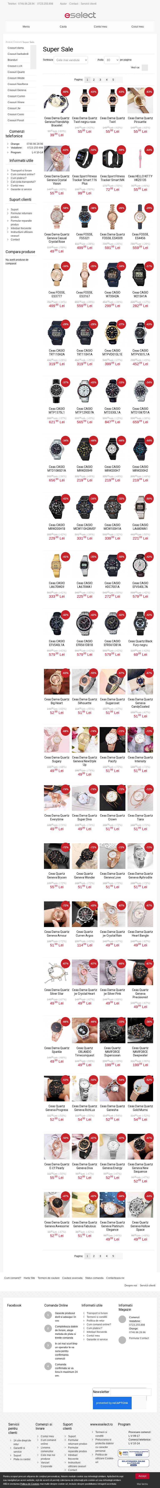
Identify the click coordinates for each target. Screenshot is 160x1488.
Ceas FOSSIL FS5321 (84, 236)
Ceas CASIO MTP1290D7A (84, 410)
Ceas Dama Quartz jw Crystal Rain (112, 933)
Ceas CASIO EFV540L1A (57, 643)
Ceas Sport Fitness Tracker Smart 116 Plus (84, 180)
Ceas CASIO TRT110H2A (57, 352)
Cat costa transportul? (23, 181)
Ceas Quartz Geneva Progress (57, 1107)
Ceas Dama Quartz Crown (112, 817)
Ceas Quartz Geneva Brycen (57, 875)
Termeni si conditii (97, 1317)
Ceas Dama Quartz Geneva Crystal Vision (56, 180)
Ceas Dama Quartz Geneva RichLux (84, 1107)
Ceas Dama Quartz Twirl (112, 119)
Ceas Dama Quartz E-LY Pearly (56, 1166)
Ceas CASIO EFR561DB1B (84, 643)
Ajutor (63, 3)
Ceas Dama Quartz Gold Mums (140, 1107)
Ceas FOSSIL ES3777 (57, 294)
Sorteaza (48, 59)
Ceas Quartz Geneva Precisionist (140, 993)
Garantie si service (21, 189)
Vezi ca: (135, 67)
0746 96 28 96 (35, 143)
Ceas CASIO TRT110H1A (84, 352)
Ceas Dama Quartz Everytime (56, 817)
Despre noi (131, 1285)
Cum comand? (12, 1278)
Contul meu (17, 185)
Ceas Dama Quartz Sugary (56, 759)
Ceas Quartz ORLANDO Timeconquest (84, 1051)
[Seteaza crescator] (92, 60)
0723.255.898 (45, 3)
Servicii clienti (88, 3)
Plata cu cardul (22, 1459)
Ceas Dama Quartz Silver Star (56, 991)
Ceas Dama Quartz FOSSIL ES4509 (112, 236)
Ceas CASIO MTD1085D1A (57, 468)
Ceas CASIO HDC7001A (112, 584)
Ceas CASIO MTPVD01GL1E (112, 352)
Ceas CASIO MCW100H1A (112, 526)
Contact (73, 3)
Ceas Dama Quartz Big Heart (56, 701)
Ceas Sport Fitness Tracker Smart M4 (112, 178)
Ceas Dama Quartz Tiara (140, 817)
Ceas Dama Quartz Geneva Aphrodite (140, 875)
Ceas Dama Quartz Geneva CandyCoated (140, 703)
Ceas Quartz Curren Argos (84, 933)
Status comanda (94, 1278)
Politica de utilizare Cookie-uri (104, 1458)
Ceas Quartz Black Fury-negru (140, 643)
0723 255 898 (35, 147)
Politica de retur (95, 1320)
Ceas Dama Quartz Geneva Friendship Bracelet (56, 121)
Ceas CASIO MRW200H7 (112, 468)
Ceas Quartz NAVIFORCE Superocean (112, 1051)
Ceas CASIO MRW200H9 (84, 468)
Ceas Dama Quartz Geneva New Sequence (140, 1168)
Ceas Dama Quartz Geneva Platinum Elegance (112, 1226)
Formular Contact (139, 1338)
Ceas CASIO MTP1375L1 (57, 410)
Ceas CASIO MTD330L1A (112, 410)
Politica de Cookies (29, 1484)
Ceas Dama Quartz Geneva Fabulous (84, 1224)
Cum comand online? (23, 174)
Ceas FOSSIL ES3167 (84, 294)
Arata (101, 59)
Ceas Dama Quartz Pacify (112, 759)
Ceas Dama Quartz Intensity (140, 759)
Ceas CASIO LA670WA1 (84, 584)
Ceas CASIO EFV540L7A (140, 584)
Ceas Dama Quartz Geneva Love (112, 875)
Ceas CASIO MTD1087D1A (140, 410)
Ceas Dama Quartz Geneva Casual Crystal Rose (56, 238)
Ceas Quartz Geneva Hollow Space (140, 1226)
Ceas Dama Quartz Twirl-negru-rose (84, 119)
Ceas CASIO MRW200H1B (56, 526)
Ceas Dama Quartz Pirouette (140, 119)
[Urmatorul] (120, 80)
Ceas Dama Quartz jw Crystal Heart (84, 991)
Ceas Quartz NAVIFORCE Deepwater (140, 1051)
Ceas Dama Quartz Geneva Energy (112, 1166)
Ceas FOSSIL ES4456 (140, 236)
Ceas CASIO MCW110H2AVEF (85, 526)
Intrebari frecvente (21, 228)
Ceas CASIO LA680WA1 (140, 526)
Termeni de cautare (49, 1278)
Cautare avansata (72, 1278)
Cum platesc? (18, 178)
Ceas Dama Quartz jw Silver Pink (112, 991)
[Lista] (151, 68)
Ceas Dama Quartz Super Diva (84, 817)
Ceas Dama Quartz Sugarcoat (112, 701)
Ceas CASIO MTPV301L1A (140, 352)
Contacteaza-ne (115, 1278)
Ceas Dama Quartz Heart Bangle (140, 933)
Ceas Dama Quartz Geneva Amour (56, 933)
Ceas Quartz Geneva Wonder (84, 875)
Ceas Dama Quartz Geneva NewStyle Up (84, 761)
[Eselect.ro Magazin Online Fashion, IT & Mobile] (80, 15)
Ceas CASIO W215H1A (140, 294)
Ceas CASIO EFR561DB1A (112, 643)
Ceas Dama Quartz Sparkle (56, 1049)
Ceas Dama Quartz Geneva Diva (84, 1166)
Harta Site (29, 1278)
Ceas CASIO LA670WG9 (57, 584)
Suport (14, 209)
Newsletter (101, 1392)
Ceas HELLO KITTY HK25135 (140, 178)
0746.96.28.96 (26, 3)
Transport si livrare (21, 170)
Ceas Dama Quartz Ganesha (112, 1107)
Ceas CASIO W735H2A (112, 294)
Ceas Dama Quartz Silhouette (84, 701)
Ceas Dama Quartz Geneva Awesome (56, 1224)
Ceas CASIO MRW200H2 (140, 468)
